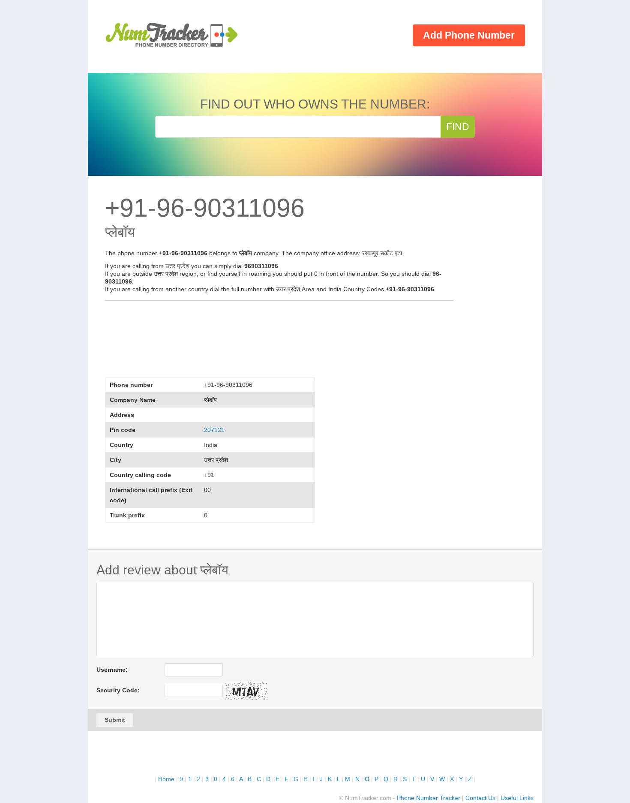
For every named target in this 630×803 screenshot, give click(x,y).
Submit (115, 719)
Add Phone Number (469, 35)
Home (166, 779)
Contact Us (480, 797)
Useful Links (517, 797)
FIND (457, 126)
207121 (214, 429)
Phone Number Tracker (428, 797)
